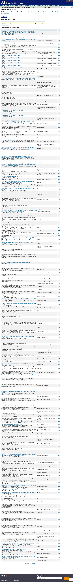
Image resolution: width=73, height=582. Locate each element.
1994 (59, 549)
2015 (20, 21)
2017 (18, 21)
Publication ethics (31, 5)
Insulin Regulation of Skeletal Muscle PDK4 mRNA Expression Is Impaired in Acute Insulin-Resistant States (17, 243)
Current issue (17, 7)
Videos (34, 7)
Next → (35, 563)
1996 (59, 486)
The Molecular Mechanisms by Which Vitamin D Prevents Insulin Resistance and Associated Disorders (18, 40)
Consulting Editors (12, 5)
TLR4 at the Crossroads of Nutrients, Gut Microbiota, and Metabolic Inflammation (16, 75)
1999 (59, 393)
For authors (19, 5)
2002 (59, 307)
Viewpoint (44, 7)
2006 (41, 21)
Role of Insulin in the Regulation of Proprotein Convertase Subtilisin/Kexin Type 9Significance (18, 78)
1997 (59, 455)
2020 (11, 21)
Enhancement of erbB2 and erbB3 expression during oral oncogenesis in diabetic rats (16, 214)
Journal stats (24, 5)
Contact (57, 5)
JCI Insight (71, 0)
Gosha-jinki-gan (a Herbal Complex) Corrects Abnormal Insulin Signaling (14, 272)
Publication (39, 30)
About (2, 5)
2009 (34, 21)
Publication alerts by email (40, 5)
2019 (13, 21)
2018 (16, 21)
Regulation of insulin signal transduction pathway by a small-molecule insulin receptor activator (18, 312)
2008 (36, 21)
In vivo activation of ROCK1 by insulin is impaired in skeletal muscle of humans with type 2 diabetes (17, 189)
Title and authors (4, 30)
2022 (9, 21)
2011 (29, 21)
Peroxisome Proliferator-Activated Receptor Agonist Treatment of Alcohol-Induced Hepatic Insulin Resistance (18, 161)
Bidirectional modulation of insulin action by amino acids (11, 424)
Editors (6, 5)
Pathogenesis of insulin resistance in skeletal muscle (10, 178)
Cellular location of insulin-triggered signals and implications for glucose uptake (15, 262)
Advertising (48, 5)
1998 (59, 424)
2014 (22, 21)
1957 (59, 560)
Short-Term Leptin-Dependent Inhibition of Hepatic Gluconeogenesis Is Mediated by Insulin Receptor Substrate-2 (17, 337)
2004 (59, 272)
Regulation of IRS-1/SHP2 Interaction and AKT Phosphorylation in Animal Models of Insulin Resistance (17, 340)
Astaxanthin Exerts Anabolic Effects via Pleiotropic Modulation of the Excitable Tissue (16, 36)
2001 (59, 344)
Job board (53, 5)
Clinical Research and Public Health (7, 7)
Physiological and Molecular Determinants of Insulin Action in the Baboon (14, 202)
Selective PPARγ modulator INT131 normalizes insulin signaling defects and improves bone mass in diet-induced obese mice (19, 119)
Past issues (23, 7)
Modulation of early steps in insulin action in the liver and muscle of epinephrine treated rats (17, 543)
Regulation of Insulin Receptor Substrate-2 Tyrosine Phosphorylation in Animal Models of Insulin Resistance (18, 304)
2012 (27, 21)
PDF (6, 16)
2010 (32, 21)
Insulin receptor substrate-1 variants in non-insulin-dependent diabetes (14, 549)
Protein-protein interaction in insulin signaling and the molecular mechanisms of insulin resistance (18, 396)
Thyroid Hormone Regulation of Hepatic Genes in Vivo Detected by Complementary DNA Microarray (17, 375)
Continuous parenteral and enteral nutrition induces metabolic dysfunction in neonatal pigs (17, 140)
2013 (25, 21)
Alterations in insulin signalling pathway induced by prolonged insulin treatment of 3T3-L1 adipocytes (17, 546)
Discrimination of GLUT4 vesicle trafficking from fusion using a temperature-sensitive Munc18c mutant (18, 364)
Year (58, 30)
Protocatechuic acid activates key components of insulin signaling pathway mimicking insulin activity (18, 81)
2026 (6, 21)
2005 (43, 21)
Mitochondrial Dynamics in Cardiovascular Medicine (10, 55)
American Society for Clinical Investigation (17, 578)
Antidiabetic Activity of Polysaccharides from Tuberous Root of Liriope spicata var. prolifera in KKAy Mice (18, 107)
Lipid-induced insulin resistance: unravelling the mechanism (12, 176)
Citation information (5, 25)
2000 (59, 358)
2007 (38, 21)
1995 (59, 515)
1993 (59, 557)
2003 (59, 283)
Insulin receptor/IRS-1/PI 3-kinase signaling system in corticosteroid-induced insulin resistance (18, 492)
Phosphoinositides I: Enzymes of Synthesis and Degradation (12, 110)
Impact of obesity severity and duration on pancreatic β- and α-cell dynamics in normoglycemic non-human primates (18, 130)
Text (4, 16)
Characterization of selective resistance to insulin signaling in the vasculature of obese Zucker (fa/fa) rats (18, 392)
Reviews (39, 7)
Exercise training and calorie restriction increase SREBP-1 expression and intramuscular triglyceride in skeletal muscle (17, 246)
